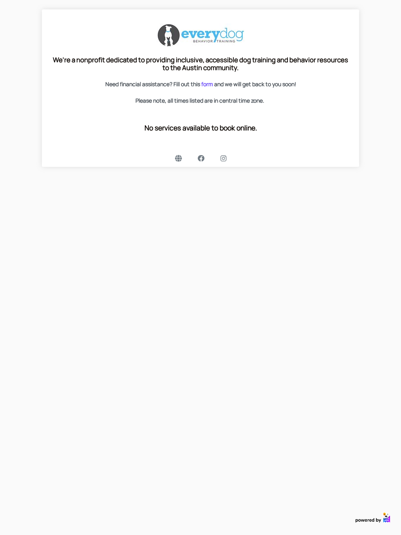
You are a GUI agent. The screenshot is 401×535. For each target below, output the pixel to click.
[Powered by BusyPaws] (373, 517)
